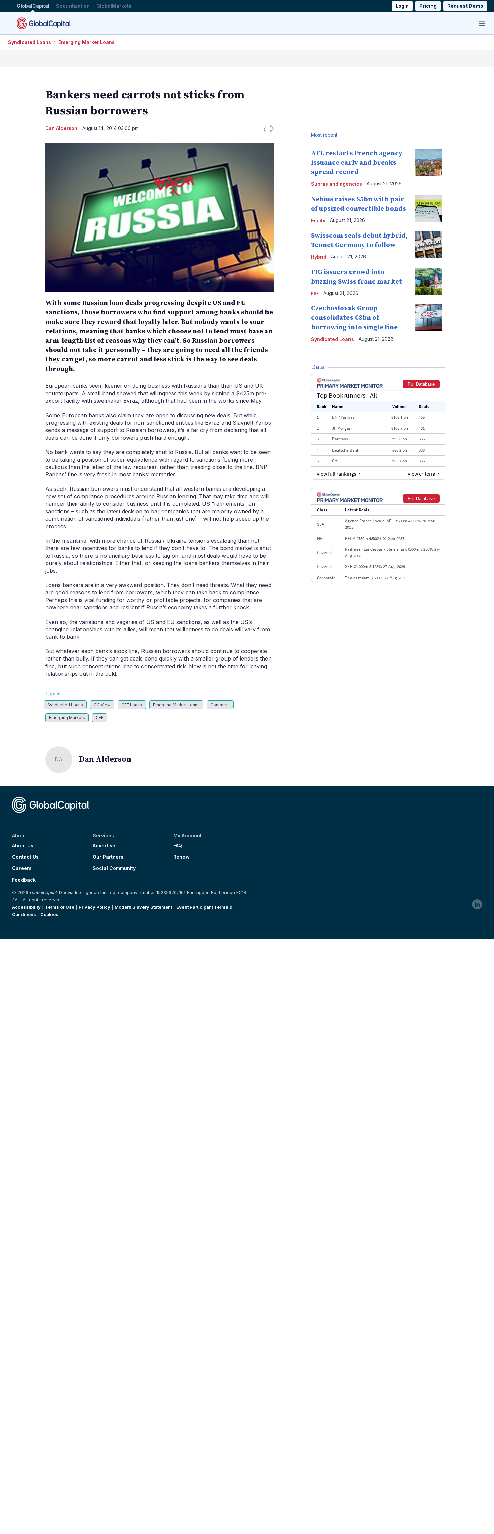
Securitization (73, 6)
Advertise (104, 845)
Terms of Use (59, 907)
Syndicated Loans (29, 42)
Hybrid (318, 257)
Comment (220, 704)
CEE (100, 717)
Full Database (421, 384)
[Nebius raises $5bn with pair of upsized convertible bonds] (428, 208)
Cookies (49, 914)
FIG (315, 293)
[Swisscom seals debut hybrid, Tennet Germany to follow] (428, 244)
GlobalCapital (33, 6)
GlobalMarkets (113, 6)
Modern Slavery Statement (143, 907)
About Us (22, 845)
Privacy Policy (94, 907)
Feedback (24, 880)
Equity (318, 220)
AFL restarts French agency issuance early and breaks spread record (356, 162)
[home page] (44, 23)
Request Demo (465, 6)
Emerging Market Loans (86, 42)
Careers (22, 868)
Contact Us (25, 857)
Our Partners (108, 857)
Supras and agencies (336, 184)
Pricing (428, 6)
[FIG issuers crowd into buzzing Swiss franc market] (428, 281)
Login (402, 6)
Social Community (114, 868)
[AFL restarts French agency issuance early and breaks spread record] (428, 162)
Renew (181, 857)
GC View (102, 704)
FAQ (177, 845)
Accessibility (26, 907)
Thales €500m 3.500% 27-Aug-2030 (375, 578)
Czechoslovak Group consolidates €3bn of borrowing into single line (354, 318)
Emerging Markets (67, 717)
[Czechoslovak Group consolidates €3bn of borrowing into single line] (428, 317)
